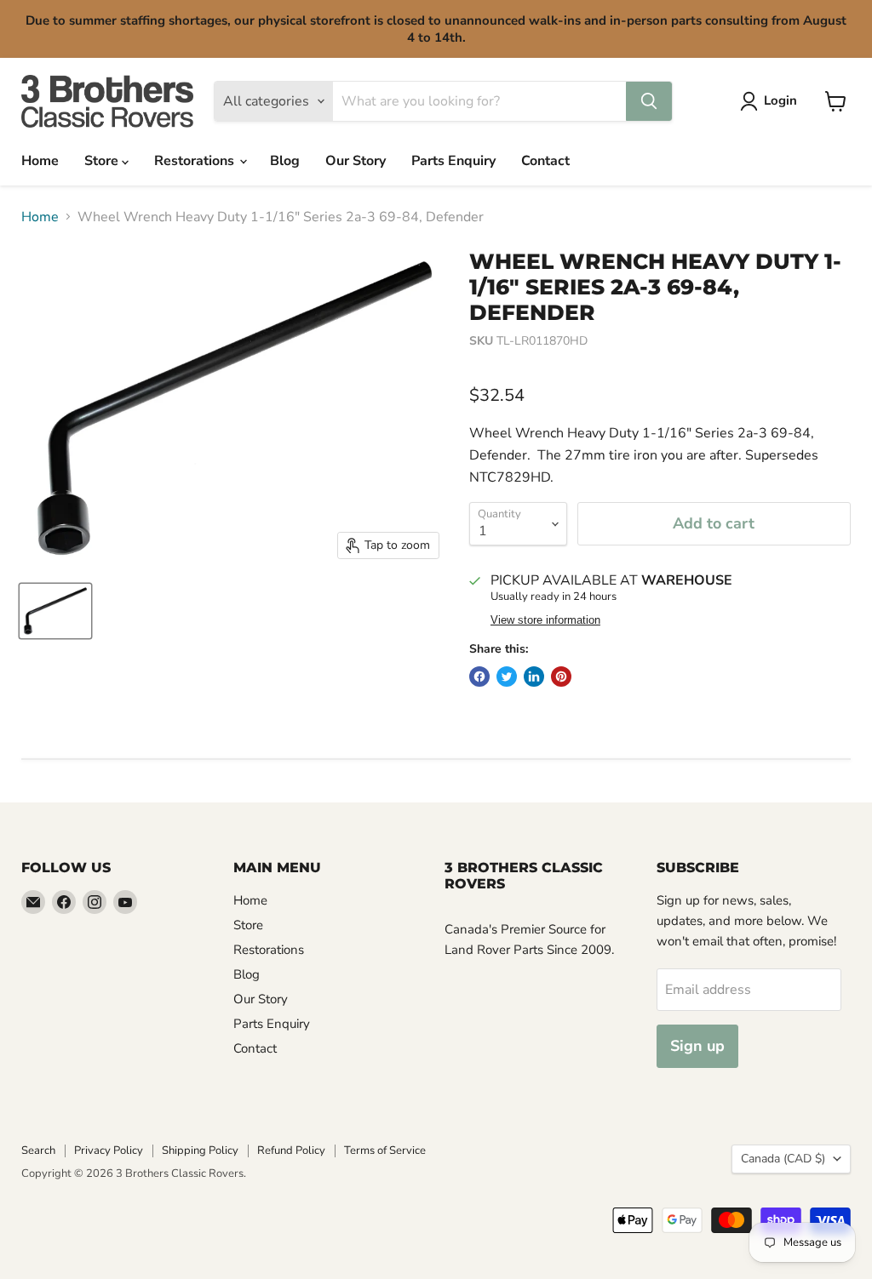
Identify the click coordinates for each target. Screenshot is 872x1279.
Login (780, 100)
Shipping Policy (200, 1150)
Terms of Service (385, 1150)
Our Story (355, 160)
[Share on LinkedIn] (534, 676)
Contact (545, 160)
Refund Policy (291, 1150)
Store (103, 160)
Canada (783, 1159)
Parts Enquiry (453, 160)
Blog (285, 160)
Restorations (196, 160)
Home (40, 160)
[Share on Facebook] (479, 676)
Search (38, 1150)
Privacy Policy (108, 1150)
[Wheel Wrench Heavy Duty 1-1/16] (55, 611)
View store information (545, 620)
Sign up (697, 1046)
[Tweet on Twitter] (506, 676)
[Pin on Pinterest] (561, 676)
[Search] (649, 101)
